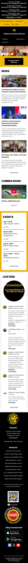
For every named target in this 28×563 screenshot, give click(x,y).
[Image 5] (12, 54)
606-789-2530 (13, 438)
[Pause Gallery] (25, 54)
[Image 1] (2, 54)
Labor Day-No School (11, 224)
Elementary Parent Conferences (10, 235)
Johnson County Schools (13, 451)
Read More (11, 324)
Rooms (7, 24)
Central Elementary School (13, 460)
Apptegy (17, 560)
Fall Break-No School (11, 258)
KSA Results (10, 17)
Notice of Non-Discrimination (13, 479)
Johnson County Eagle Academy (13, 475)
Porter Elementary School (13, 469)
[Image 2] (5, 54)
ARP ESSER (15, 24)
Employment (19, 21)
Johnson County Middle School (13, 457)
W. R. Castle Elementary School (13, 472)
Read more (14, 205)
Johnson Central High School (13, 454)
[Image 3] (7, 54)
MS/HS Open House (11, 246)
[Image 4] (10, 54)
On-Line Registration (6, 21)
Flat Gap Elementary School (13, 463)
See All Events (14, 266)
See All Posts (14, 172)
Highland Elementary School (13, 466)
